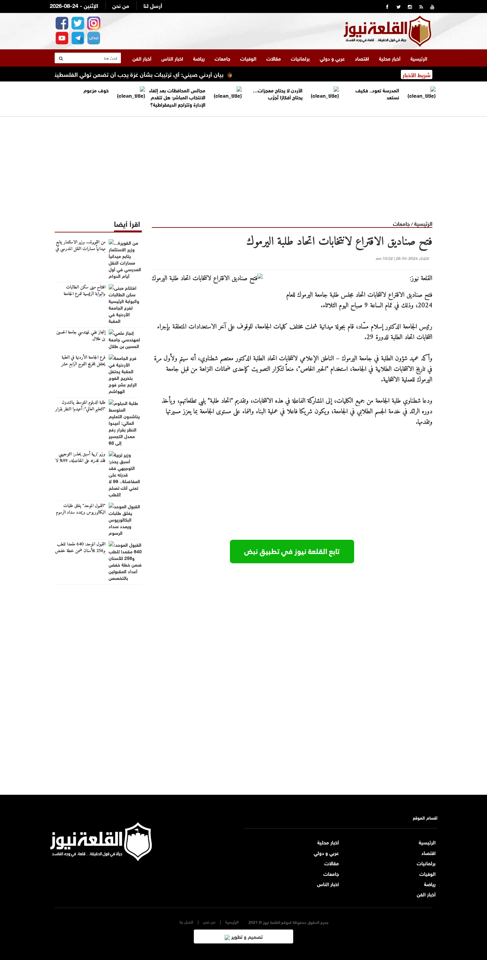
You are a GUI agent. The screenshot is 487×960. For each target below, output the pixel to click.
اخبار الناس (172, 58)
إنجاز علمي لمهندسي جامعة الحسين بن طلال (80, 335)
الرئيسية (418, 58)
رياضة (199, 58)
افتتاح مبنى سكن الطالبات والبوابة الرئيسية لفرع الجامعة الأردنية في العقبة (84, 294)
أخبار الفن (142, 58)
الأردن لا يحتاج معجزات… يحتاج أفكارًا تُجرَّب (277, 93)
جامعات (222, 58)
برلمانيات (300, 58)
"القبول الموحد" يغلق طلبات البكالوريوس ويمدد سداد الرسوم (80, 509)
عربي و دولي (332, 58)
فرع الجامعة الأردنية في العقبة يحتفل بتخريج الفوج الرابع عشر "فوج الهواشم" (83, 364)
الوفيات (248, 58)
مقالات (273, 58)
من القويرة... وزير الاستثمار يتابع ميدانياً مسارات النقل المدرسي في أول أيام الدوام (80, 249)
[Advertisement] (243, 163)
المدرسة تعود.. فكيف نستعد (377, 93)
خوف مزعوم (96, 89)
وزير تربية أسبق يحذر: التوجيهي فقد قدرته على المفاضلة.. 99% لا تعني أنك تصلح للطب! (80, 461)
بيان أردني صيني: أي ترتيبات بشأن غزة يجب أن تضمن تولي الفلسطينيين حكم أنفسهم (134, 74)
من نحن (120, 5)
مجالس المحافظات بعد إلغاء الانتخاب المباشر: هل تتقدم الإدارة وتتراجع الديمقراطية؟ (177, 96)
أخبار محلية (390, 58)
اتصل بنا (186, 922)
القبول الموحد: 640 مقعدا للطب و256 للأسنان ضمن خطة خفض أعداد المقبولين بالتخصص (80, 551)
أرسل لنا (152, 5)
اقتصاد (362, 58)
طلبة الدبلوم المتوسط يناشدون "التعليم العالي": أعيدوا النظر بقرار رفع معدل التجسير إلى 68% (80, 409)
